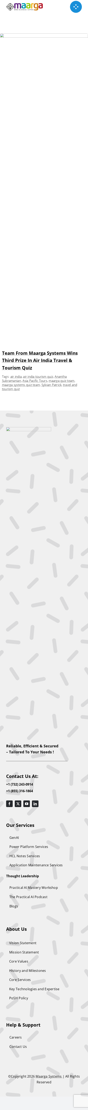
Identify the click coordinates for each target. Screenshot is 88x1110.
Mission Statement (24, 952)
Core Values (18, 961)
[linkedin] (35, 803)
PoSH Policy (18, 998)
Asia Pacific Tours (35, 381)
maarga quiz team (61, 381)
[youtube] (26, 803)
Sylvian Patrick (52, 385)
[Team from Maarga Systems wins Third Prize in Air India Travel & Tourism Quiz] (44, 36)
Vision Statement (22, 943)
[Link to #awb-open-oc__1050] (76, 7)
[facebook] (9, 803)
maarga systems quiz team (21, 385)
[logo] (28, 428)
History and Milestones (27, 970)
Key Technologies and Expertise (34, 989)
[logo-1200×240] (24, 4)
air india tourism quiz (38, 376)
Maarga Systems (49, 1076)
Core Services (20, 979)
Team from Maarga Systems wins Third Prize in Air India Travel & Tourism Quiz (40, 360)
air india (16, 376)
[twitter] (18, 803)
